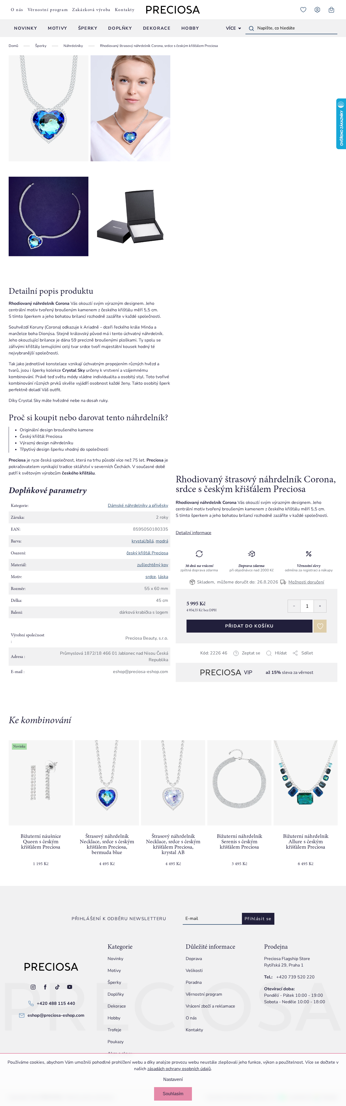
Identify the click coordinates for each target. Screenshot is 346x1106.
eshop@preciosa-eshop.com (56, 1015)
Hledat (251, 28)
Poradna (194, 982)
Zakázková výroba (91, 10)
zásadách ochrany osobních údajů (179, 1069)
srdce (150, 577)
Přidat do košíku (249, 626)
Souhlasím (173, 1093)
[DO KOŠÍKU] (107, 782)
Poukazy (116, 1042)
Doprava (194, 959)
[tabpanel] (41, 807)
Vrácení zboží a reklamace (210, 1006)
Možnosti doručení (306, 582)
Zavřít (213, 660)
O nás (17, 10)
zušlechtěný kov (152, 565)
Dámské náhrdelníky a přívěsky (138, 505)
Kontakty (125, 10)
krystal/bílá (143, 541)
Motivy (114, 971)
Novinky (115, 959)
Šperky (114, 982)
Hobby (114, 1018)
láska (163, 577)
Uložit (203, 660)
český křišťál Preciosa (147, 553)
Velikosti (194, 971)
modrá (162, 541)
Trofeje (114, 1030)
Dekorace (117, 1006)
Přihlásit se (258, 919)
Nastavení (173, 1079)
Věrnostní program (48, 10)
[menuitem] (25, 28)
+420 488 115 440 (56, 1003)
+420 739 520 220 (295, 977)
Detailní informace (193, 533)
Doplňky (116, 994)
